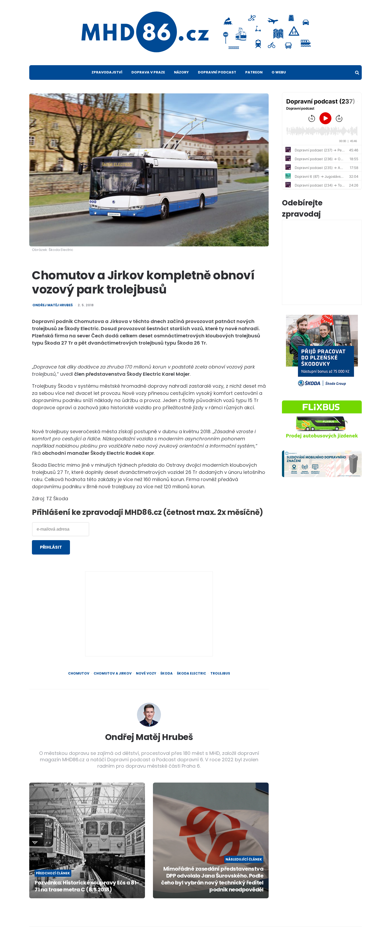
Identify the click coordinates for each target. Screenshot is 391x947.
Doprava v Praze (148, 72)
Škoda (166, 673)
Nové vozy (146, 673)
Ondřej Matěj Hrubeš (52, 305)
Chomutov (78, 673)
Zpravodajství (106, 72)
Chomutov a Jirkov (113, 673)
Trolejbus (220, 673)
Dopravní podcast (217, 72)
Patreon (254, 72)
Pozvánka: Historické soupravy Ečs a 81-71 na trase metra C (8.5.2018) (87, 886)
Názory (181, 72)
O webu (279, 72)
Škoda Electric (191, 673)
